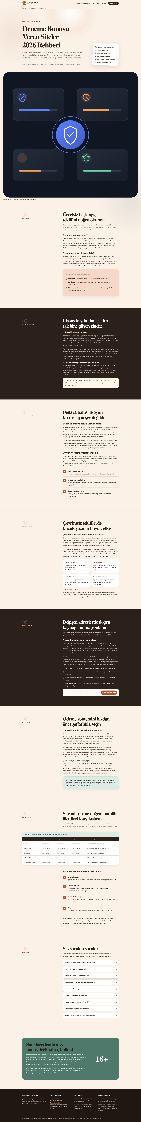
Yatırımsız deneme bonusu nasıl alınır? (78, 976)
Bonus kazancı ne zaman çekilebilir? (77, 1002)
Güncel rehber (113, 3)
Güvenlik (79, 3)
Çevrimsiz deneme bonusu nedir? (76, 969)
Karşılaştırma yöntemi (56, 1100)
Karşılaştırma (96, 3)
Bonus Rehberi (32, 8)
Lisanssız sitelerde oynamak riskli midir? (78, 989)
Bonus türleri (87, 3)
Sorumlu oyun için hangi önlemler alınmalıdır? (80, 1015)
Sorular (104, 3)
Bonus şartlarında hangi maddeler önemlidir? (80, 982)
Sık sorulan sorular (55, 1103)
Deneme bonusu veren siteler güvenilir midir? (80, 962)
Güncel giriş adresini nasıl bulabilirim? (78, 995)
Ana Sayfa (24, 8)
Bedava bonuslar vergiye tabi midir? (77, 1009)
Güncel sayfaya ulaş (109, 693)
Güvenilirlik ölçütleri (55, 1098)
